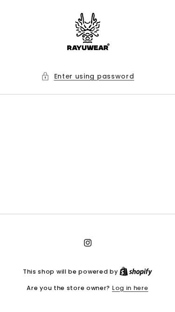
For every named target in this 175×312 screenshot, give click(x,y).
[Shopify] (135, 271)
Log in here (130, 287)
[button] (87, 76)
